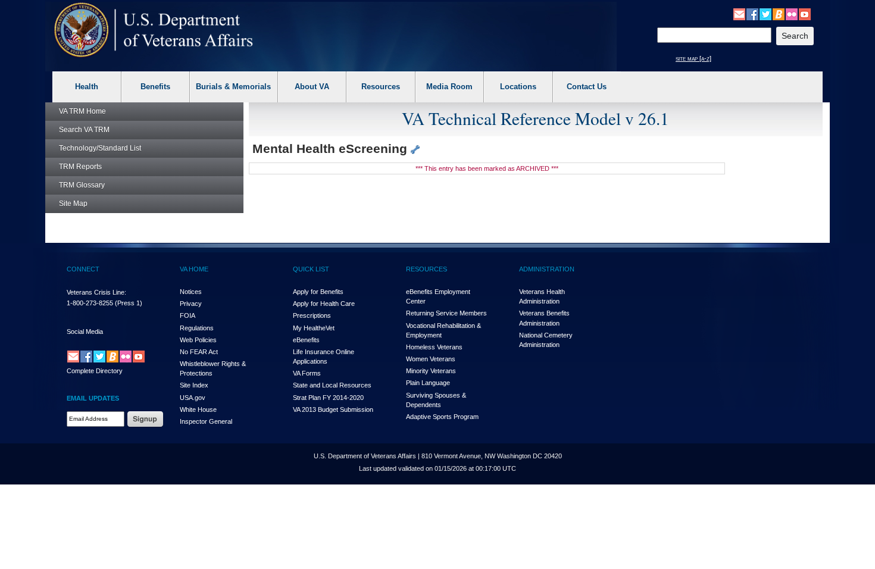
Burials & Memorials (233, 86)
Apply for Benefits (318, 291)
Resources (380, 86)
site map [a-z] (693, 58)
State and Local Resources (332, 385)
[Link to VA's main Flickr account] (791, 14)
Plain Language (428, 382)
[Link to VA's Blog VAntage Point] (778, 14)
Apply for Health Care (324, 303)
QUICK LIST (311, 269)
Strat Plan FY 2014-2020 (328, 397)
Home (82, 111)
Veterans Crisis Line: (96, 292)
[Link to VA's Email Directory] (739, 14)
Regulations (197, 328)
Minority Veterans (431, 370)
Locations (518, 86)
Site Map (73, 203)
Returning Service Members (446, 313)
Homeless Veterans (434, 347)
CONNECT (83, 269)
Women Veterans (430, 358)
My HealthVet (314, 328)
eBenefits (306, 339)
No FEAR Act (199, 351)
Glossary (82, 185)
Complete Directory (95, 370)
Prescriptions (312, 315)
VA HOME (194, 269)
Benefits (155, 86)
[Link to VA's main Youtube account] (804, 14)
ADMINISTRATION (546, 269)
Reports (80, 166)
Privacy (191, 303)
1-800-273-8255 (90, 303)
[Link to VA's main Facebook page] (752, 14)
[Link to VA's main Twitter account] (765, 14)
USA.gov (192, 397)
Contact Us (587, 86)
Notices (191, 291)
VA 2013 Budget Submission (333, 409)
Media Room (449, 86)
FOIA (187, 315)
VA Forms (307, 373)
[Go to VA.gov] (153, 30)
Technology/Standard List (100, 148)
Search (84, 130)
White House (198, 409)
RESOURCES (426, 269)
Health (86, 86)
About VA (312, 86)
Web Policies (198, 339)
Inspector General (206, 421)
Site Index (194, 385)
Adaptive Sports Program (442, 416)
